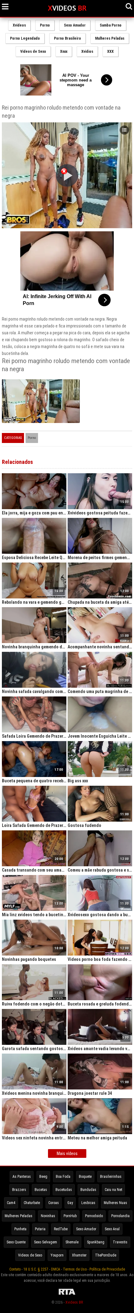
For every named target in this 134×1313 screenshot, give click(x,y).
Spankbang (95, 1242)
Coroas (53, 1203)
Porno (45, 25)
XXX (110, 51)
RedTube (61, 1229)
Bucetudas (63, 1190)
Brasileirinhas (111, 1176)
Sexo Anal (112, 1229)
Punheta (20, 1229)
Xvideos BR (74, 1302)
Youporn (57, 1255)
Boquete (85, 1176)
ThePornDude (105, 1255)
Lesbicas (88, 1203)
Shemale (72, 1242)
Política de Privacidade (107, 1269)
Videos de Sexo (33, 51)
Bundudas (88, 1190)
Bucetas (41, 1190)
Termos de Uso (75, 1269)
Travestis (120, 1242)
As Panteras (21, 1176)
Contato (15, 1269)
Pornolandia (120, 1216)
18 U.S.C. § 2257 (35, 1269)
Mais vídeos (67, 1153)
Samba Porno (111, 25)
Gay (70, 1203)
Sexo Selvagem (45, 1242)
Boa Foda (63, 1176)
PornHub (70, 1216)
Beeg (43, 1176)
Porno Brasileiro (67, 38)
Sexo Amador (75, 25)
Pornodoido (94, 1216)
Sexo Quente (16, 1242)
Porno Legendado (25, 38)
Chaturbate (32, 1203)
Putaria (40, 1229)
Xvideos (19, 25)
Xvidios (87, 51)
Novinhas (48, 1216)
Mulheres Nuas (115, 1203)
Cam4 (11, 1203)
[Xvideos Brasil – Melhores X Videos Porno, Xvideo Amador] (67, 8)
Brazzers (19, 1190)
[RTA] (67, 1294)
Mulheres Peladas (109, 38)
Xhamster (79, 1255)
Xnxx (63, 51)
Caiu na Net (113, 1190)
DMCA (55, 1269)
